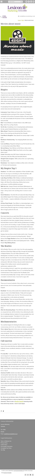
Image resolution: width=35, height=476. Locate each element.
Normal (25, 475)
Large (28, 475)
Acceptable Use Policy (6, 448)
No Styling (33, 475)
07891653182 (4, 16)
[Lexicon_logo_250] (17, 8)
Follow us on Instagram (33, 2)
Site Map (3, 450)
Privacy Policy (4, 442)
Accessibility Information (6, 446)
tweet (3, 411)
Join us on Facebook (29, 2)
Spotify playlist (19, 401)
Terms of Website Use (6, 441)
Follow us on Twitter (26, 2)
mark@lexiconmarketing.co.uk (27, 16)
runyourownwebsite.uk (19, 470)
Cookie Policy (4, 444)
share (1, 411)
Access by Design (7, 472)
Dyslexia (30, 475)
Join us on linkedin (31, 2)
